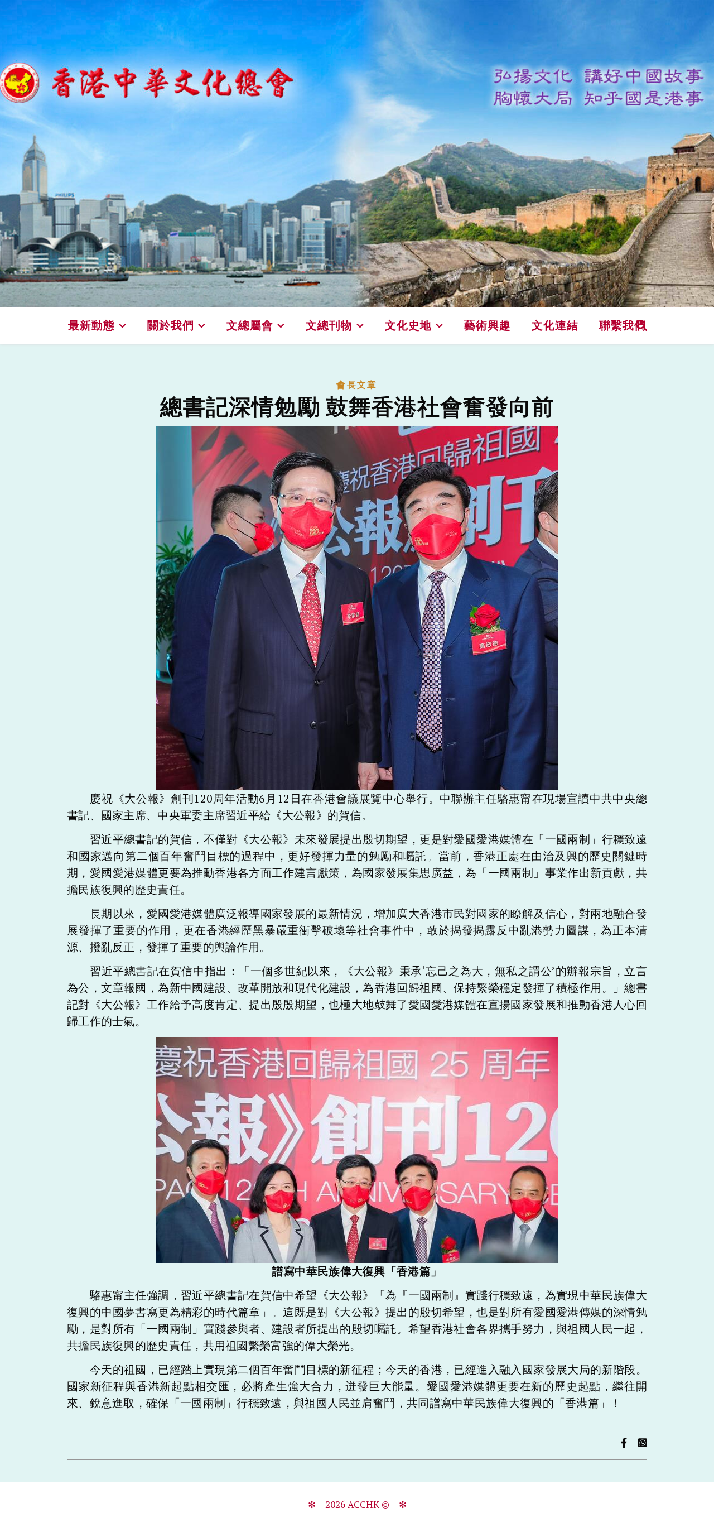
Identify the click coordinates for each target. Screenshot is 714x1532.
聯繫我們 (622, 325)
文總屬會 (249, 325)
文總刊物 (329, 325)
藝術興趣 (487, 325)
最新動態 (91, 325)
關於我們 (170, 325)
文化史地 (408, 325)
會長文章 (356, 384)
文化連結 (555, 325)
